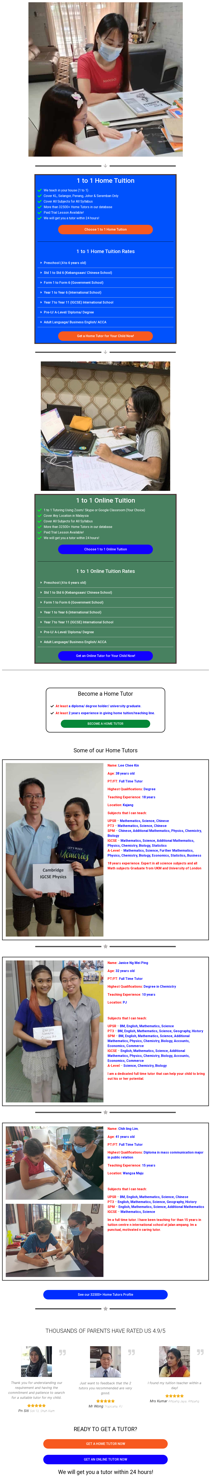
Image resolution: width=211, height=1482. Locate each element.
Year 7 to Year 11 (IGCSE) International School (78, 302)
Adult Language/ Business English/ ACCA (75, 322)
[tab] (105, 263)
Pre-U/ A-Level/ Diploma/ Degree (69, 312)
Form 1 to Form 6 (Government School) (73, 283)
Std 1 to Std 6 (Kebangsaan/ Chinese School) (78, 273)
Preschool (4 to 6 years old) (65, 263)
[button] (105, 229)
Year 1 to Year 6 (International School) (72, 292)
